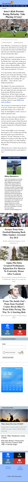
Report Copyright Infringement (20, 468)
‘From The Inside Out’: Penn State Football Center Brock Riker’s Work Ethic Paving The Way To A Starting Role (14, 306)
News (5, 5)
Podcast (10, 5)
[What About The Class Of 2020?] (14, 422)
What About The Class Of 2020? (12, 424)
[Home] (8, 3)
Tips (14, 5)
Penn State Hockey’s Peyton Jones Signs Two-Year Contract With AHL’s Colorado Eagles (12, 442)
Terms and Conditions (8, 467)
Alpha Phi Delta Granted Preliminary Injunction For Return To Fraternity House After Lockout (14, 268)
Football (22, 5)
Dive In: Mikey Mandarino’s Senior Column (13, 437)
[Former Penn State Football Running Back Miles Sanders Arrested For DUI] (14, 226)
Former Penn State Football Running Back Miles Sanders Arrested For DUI (14, 233)
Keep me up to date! (8, 357)
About (17, 5)
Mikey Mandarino (7, 42)
